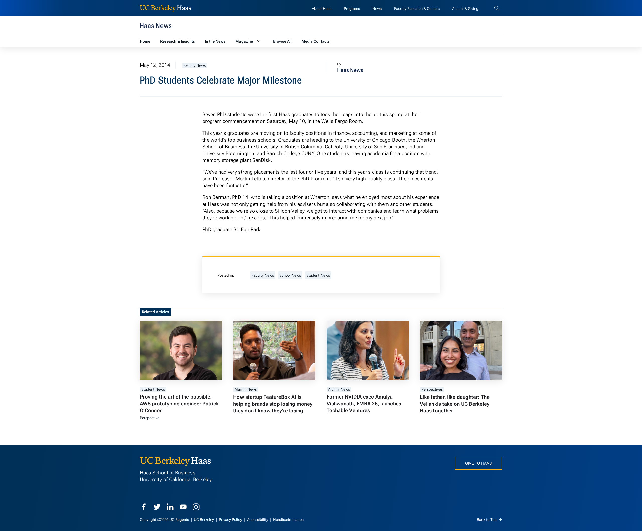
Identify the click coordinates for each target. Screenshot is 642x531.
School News (290, 275)
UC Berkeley (204, 519)
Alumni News (246, 389)
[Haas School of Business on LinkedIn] (170, 507)
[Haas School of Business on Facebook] (144, 507)
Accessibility (258, 519)
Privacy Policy (231, 519)
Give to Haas (478, 463)
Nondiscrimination (288, 519)
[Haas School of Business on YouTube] (183, 507)
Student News (318, 275)
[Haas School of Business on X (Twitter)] (157, 507)
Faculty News (194, 65)
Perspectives (432, 389)
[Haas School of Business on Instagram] (196, 507)
